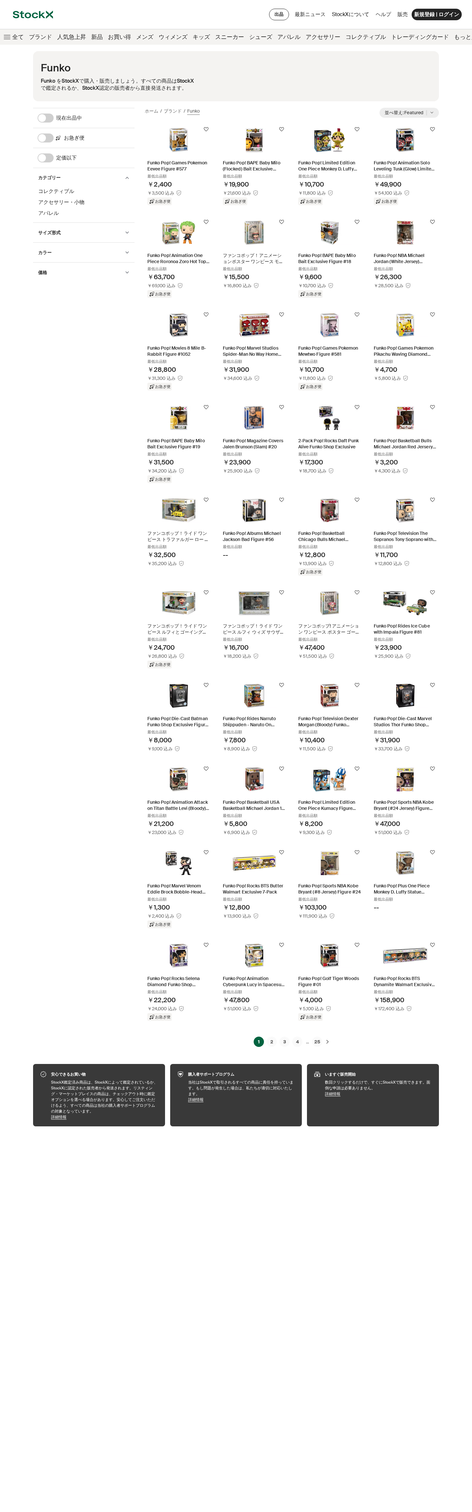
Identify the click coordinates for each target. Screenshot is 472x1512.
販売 (403, 14)
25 (317, 1042)
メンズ (144, 37)
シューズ (260, 37)
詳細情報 (105, 1117)
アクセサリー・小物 (61, 202)
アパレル (289, 37)
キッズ (201, 37)
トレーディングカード (420, 37)
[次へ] (327, 1041)
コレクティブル (365, 37)
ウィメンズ (173, 37)
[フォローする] (206, 129)
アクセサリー (323, 37)
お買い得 (119, 37)
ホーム (151, 111)
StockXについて (352, 16)
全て (18, 37)
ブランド (40, 37)
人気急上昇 (71, 37)
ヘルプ (383, 14)
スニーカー (229, 37)
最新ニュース (310, 14)
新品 (97, 37)
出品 (279, 14)
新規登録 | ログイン (436, 14)
